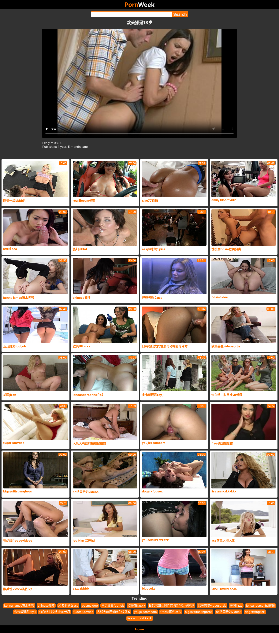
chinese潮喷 (46, 605)
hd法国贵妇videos (228, 612)
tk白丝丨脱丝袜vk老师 (54, 612)
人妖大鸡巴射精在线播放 (113, 612)
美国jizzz (236, 605)
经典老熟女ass (68, 605)
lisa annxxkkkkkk (139, 618)
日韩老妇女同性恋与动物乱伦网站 (171, 605)
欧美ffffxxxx (136, 605)
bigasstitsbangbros (198, 612)
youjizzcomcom (145, 612)
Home (139, 629)
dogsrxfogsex (255, 612)
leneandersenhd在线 (260, 605)
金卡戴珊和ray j (25, 612)
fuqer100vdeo (83, 612)
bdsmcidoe (90, 605)
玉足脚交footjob (112, 605)
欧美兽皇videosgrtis (212, 605)
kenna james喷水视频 (19, 605)
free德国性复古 (170, 612)
